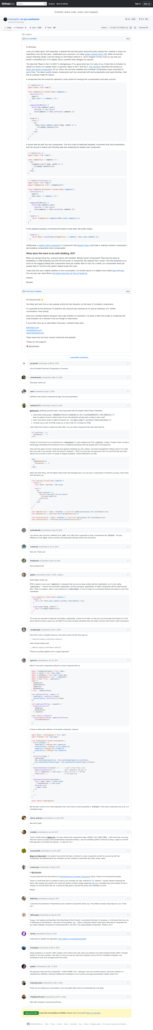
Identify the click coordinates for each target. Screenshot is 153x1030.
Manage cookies (96, 1024)
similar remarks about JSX (96, 54)
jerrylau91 (34, 363)
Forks (51, 28)
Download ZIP (143, 27)
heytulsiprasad (36, 983)
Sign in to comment (93, 1013)
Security (59, 1024)
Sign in (138, 4)
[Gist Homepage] (8, 3)
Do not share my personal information (114, 1024)
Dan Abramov (95, 67)
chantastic (13, 19)
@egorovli (51, 837)
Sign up (147, 4)
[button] (131, 27)
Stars (36, 28)
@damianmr (34, 411)
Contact (86, 1024)
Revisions (21, 28)
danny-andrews (36, 818)
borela (32, 934)
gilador (33, 966)
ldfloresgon (34, 915)
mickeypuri (34, 948)
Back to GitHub (62, 4)
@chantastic (36, 872)
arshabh (33, 832)
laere (32, 391)
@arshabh (42, 856)
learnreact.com (32, 327)
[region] (76, 164)
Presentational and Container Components (74, 876)
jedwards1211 (35, 405)
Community (73, 1024)
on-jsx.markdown (30, 19)
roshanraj (34, 547)
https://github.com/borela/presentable (72, 939)
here (114, 270)
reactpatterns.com (34, 330)
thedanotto (34, 561)
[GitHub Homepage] (28, 1024)
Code (9, 28)
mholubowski (35, 377)
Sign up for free (31, 1013)
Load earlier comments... (79, 357)
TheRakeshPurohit (37, 997)
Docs (80, 1024)
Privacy (52, 1024)
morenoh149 (35, 851)
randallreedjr (35, 630)
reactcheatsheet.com (35, 333)
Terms (46, 1024)
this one (95, 883)
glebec (32, 575)
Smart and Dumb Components (39, 69)
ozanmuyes (34, 867)
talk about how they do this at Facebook (70, 273)
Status (66, 1024)
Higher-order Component (49, 245)
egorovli (33, 660)
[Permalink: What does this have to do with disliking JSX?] (24, 253)
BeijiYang (33, 898)
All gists (52, 4)
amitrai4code (35, 530)
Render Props (83, 245)
